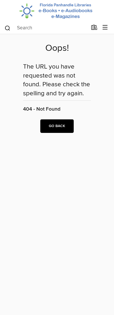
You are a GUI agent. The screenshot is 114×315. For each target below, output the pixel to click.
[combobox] (46, 28)
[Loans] (94, 28)
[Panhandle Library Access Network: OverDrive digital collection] (57, 11)
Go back (57, 126)
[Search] (7, 28)
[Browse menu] (105, 27)
